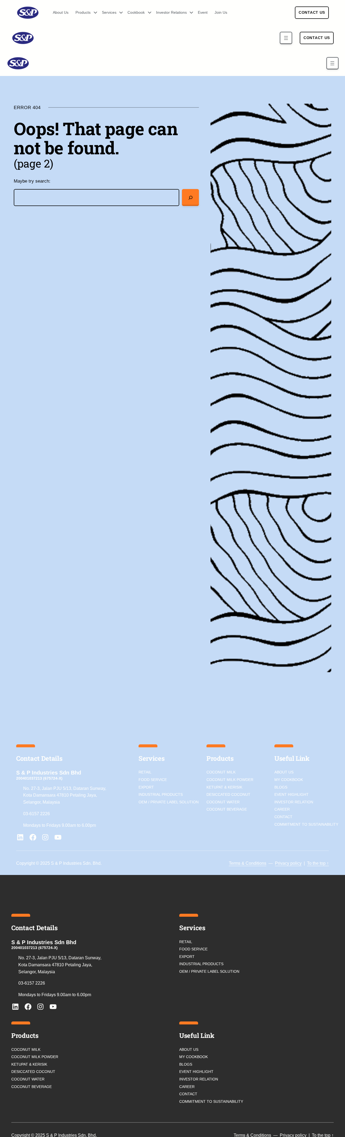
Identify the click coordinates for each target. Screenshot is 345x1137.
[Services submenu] (119, 12)
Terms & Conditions (247, 863)
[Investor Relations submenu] (189, 12)
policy (295, 863)
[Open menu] (286, 38)
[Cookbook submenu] (147, 12)
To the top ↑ (318, 863)
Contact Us (312, 12)
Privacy (282, 863)
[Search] (190, 197)
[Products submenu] (93, 12)
